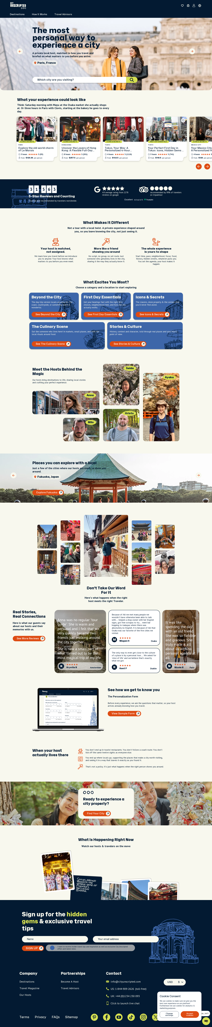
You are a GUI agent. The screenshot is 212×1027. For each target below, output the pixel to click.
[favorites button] (182, 5)
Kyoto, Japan (46, 63)
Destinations (27, 981)
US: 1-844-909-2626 (128, 989)
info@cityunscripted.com (126, 981)
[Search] (132, 80)
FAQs (56, 1017)
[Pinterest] (94, 1017)
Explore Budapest (47, 492)
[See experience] (37, 139)
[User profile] (194, 5)
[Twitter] (155, 1017)
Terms (24, 1017)
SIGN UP (32, 948)
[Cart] (188, 5)
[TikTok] (131, 1017)
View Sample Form (123, 713)
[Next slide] (192, 51)
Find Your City (95, 813)
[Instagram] (143, 1017)
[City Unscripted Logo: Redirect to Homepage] (18, 5)
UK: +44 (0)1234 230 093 (125, 996)
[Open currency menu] (199, 5)
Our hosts (25, 995)
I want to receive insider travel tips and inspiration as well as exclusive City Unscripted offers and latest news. (92, 948)
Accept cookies (189, 1014)
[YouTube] (119, 1017)
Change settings (169, 1014)
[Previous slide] (20, 51)
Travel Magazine (29, 988)
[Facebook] (106, 1017)
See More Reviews (28, 638)
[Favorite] (53, 120)
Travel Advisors (63, 14)
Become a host (70, 981)
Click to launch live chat (125, 1003)
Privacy (40, 1017)
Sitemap (71, 1017)
